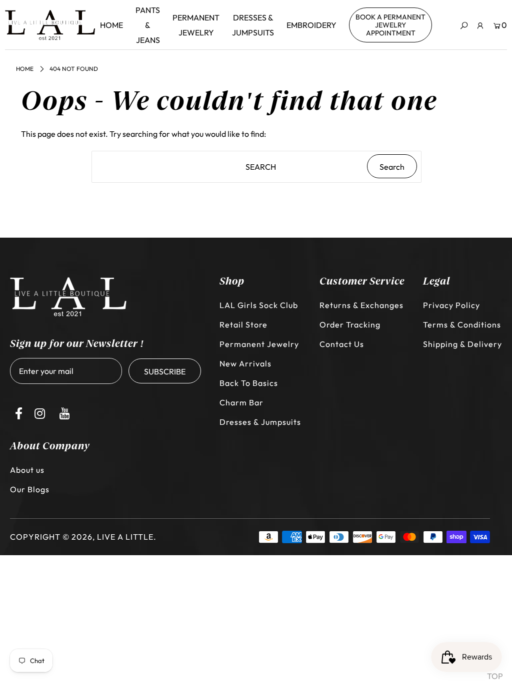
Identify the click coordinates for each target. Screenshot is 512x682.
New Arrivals (246, 363)
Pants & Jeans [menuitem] (148, 25)
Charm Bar (242, 402)
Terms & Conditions (462, 325)
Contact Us (342, 344)
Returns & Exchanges (362, 305)
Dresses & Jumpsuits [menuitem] (253, 24)
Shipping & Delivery (462, 344)
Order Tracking (350, 325)
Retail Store (244, 325)
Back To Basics (249, 383)
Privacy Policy (451, 305)
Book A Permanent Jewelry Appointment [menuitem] (391, 24)
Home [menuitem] (111, 25)
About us (27, 470)
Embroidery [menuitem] (311, 25)
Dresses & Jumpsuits (260, 422)
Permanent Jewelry (259, 344)
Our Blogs (30, 489)
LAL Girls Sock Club (259, 305)
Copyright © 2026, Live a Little (82, 537)
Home (25, 68)
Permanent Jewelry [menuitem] (196, 24)
